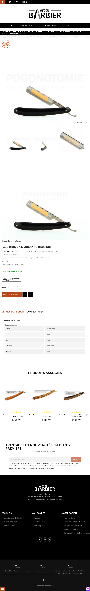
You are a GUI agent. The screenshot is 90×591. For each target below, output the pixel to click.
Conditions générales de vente (74, 522)
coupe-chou (11, 251)
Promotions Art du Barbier (12, 518)
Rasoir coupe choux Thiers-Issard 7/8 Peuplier (46, 416)
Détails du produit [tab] (13, 312)
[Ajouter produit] (30, 294)
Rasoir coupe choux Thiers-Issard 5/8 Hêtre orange (16, 416)
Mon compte (38, 525)
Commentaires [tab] (35, 312)
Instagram (17, 2)
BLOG (24, 2)
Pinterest (9, 2)
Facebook (2, 2)
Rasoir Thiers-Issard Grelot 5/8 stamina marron (76, 416)
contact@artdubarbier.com (51, 499)
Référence (8, 320)
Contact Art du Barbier (71, 529)
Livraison (36, 518)
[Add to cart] (5, 410)
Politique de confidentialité (72, 525)
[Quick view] (27, 410)
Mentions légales (69, 518)
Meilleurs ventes (9, 525)
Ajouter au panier (12, 294)
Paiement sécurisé (39, 522)
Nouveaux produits (10, 522)
